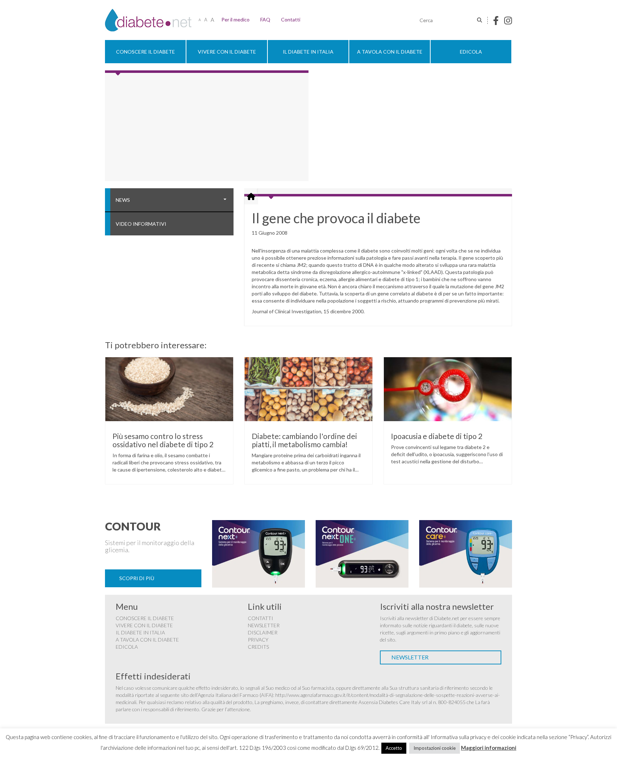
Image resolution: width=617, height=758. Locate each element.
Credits (258, 647)
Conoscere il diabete (145, 52)
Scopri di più (136, 578)
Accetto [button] (394, 748)
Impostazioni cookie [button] (434, 748)
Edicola (471, 52)
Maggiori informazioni (488, 747)
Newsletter (264, 625)
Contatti (290, 19)
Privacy (258, 640)
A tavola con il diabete (389, 52)
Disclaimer (262, 632)
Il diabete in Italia (308, 52)
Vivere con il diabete (227, 52)
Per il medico (235, 19)
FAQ (265, 19)
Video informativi (141, 224)
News (123, 200)
